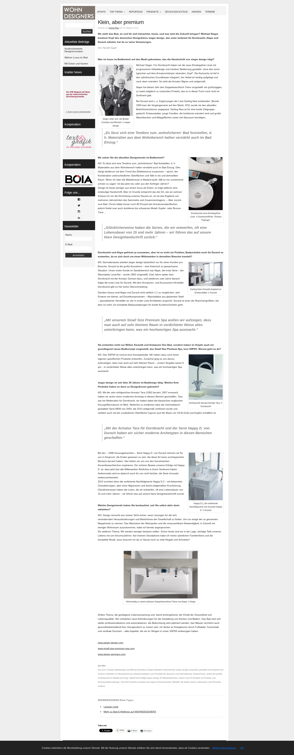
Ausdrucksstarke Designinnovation (73, 50)
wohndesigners (79, 13)
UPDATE (101, 12)
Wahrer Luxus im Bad (76, 57)
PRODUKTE (152, 12)
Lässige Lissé (111, 706)
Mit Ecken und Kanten (76, 63)
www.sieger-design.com (110, 642)
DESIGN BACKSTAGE (176, 12)
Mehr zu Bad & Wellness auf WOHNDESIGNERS (130, 711)
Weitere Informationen (224, 748)
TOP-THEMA (115, 12)
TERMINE (210, 12)
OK (242, 748)
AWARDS (196, 12)
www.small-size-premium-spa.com (116, 648)
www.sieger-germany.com (112, 654)
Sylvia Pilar (114, 28)
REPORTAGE (136, 12)
